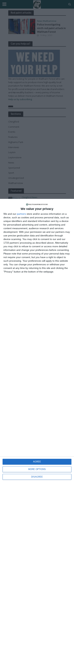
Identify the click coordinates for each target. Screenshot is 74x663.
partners (21, 214)
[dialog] (37, 431)
